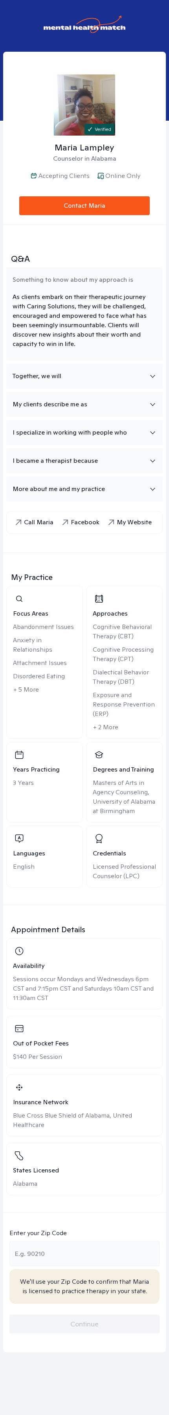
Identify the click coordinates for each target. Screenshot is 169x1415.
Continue (84, 1323)
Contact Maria (84, 205)
